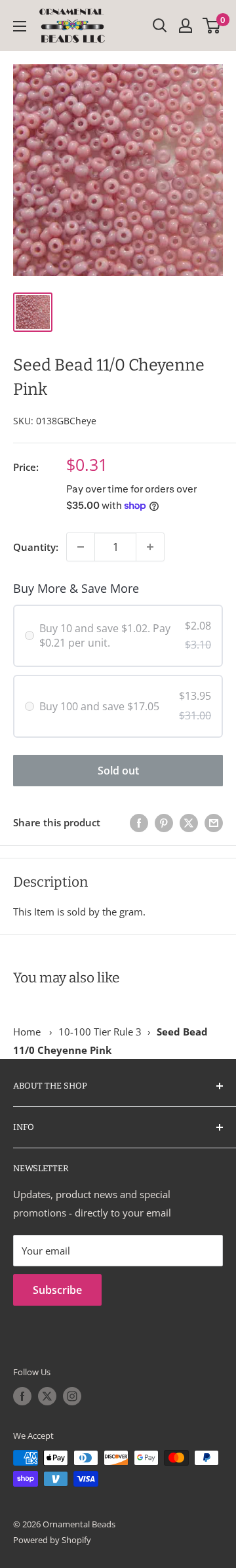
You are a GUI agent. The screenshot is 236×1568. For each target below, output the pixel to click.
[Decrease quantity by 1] (80, 547)
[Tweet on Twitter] (189, 822)
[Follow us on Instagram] (72, 1396)
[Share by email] (214, 822)
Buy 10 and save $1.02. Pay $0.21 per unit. (104, 635)
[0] (212, 25)
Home (27, 1031)
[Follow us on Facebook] (22, 1396)
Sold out (118, 770)
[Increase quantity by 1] (150, 547)
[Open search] (160, 25)
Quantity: (35, 546)
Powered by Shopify (52, 1540)
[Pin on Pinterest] (164, 822)
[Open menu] (19, 26)
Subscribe (57, 1290)
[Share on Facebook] (139, 822)
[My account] (185, 25)
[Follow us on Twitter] (47, 1396)
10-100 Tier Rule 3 (100, 1031)
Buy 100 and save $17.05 (99, 706)
